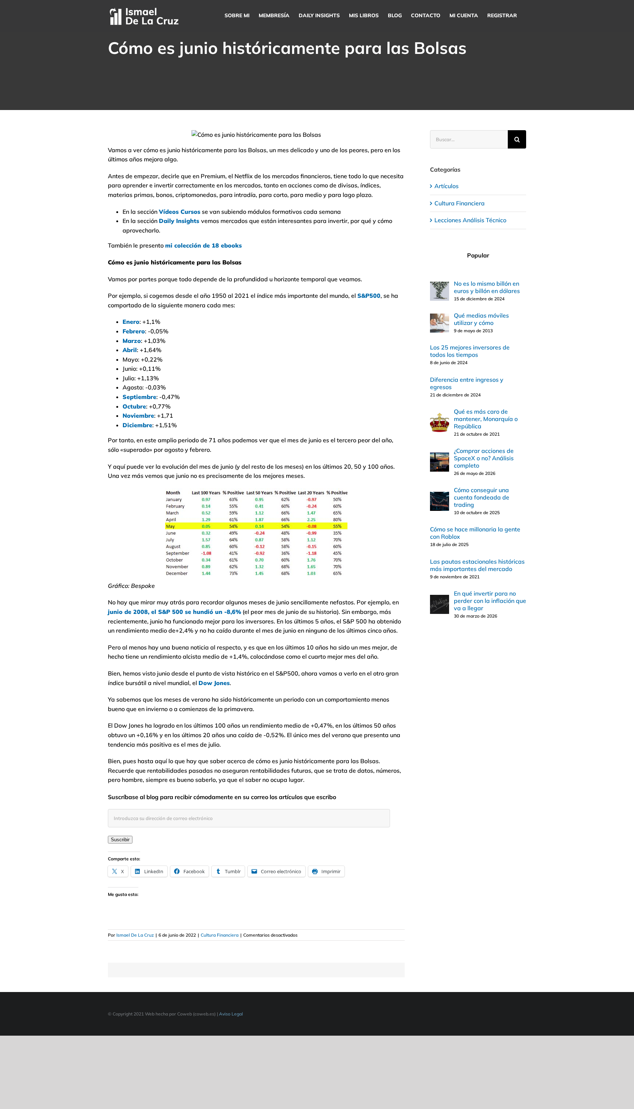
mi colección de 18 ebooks (203, 245)
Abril (130, 350)
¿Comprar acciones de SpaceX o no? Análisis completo (484, 458)
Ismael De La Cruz (135, 935)
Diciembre (137, 425)
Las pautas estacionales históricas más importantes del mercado (477, 565)
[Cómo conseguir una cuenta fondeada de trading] (439, 496)
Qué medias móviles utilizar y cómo (481, 319)
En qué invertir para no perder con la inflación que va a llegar (490, 601)
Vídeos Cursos (179, 211)
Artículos (446, 186)
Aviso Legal (231, 1014)
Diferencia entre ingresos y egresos (466, 383)
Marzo (132, 340)
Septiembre (139, 396)
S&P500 (368, 295)
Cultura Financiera (219, 935)
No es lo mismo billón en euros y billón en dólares (487, 287)
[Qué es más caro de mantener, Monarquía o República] (439, 417)
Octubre (134, 406)
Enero (131, 321)
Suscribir (120, 839)
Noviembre (138, 415)
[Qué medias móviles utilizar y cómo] (439, 318)
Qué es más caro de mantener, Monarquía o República (486, 419)
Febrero (134, 331)
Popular (478, 255)
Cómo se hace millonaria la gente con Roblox (475, 533)
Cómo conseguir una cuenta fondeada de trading (481, 497)
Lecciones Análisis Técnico (470, 220)
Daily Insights (179, 220)
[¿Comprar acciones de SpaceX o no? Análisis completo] (439, 457)
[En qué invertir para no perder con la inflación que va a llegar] (439, 599)
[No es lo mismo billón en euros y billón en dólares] (439, 286)
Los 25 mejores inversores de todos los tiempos (470, 351)
